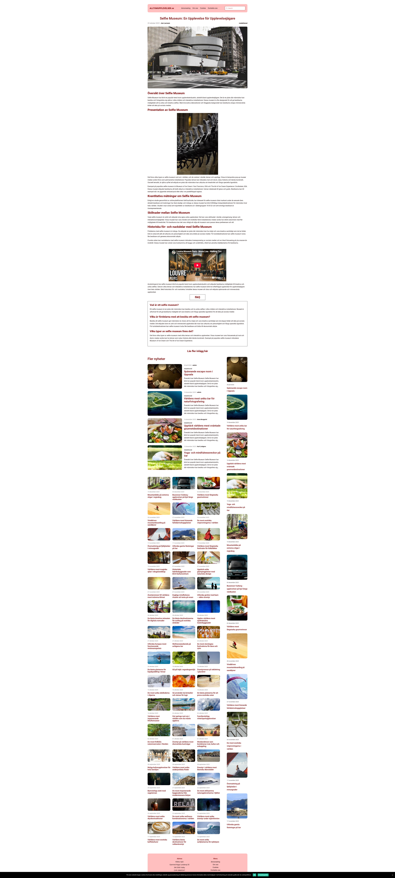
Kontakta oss (212, 8)
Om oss (195, 8)
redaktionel (243, 23)
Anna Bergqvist (202, 419)
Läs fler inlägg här (197, 351)
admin (195, 365)
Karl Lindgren (201, 446)
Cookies (203, 8)
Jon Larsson (165, 23)
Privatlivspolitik (263, 875)
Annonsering (185, 8)
